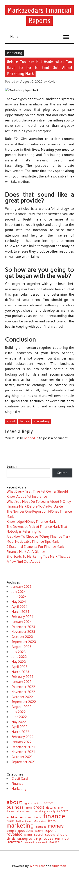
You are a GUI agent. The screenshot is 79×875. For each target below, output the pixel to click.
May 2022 (18, 722)
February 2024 (22, 617)
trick (57, 839)
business (15, 807)
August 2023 (21, 647)
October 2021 (22, 757)
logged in (31, 438)
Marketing (14, 53)
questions (26, 830)
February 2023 (22, 677)
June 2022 (19, 717)
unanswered (14, 842)
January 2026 (21, 587)
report (50, 830)
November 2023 (23, 632)
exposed (26, 817)
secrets (50, 834)
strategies (24, 838)
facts (37, 817)
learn (52, 821)
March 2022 (20, 732)
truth (66, 838)
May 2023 (18, 662)
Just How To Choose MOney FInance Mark (38, 537)
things (38, 838)
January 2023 (21, 682)
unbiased (29, 842)
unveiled (53, 842)
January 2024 (21, 622)
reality (39, 831)
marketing (41, 421)
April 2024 (19, 607)
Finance (17, 784)
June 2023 (19, 657)
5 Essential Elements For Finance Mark (35, 547)
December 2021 (23, 747)
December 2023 (23, 627)
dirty (60, 808)
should (62, 834)
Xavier (52, 81)
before (25, 421)
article (38, 803)
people (11, 830)
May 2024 (18, 602)
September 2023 (23, 642)
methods (41, 826)
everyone (26, 811)
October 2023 (22, 637)
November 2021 (23, 752)
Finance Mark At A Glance (26, 552)
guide (10, 821)
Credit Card (19, 779)
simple (11, 838)
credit (38, 807)
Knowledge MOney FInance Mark (31, 522)
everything (39, 811)
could (28, 808)
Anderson (59, 866)
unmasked (41, 842)
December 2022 (23, 687)
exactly (51, 811)
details (51, 807)
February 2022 (22, 737)
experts (62, 811)
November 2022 (23, 692)
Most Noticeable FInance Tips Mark (33, 542)
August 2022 (21, 707)
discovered (12, 811)
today (48, 838)
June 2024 (19, 597)
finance (54, 816)
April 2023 (19, 667)
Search (12, 466)
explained (12, 817)
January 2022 (21, 742)
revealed (15, 834)
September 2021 (23, 762)
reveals (28, 835)
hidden (19, 821)
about (11, 421)
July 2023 (18, 652)
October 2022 (22, 697)
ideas (28, 821)
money (56, 825)
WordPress (37, 866)
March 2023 (20, 672)
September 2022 (23, 702)
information (39, 821)
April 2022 (19, 727)
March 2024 (20, 612)
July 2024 (18, 592)
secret (38, 834)
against (28, 803)
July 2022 (18, 712)
